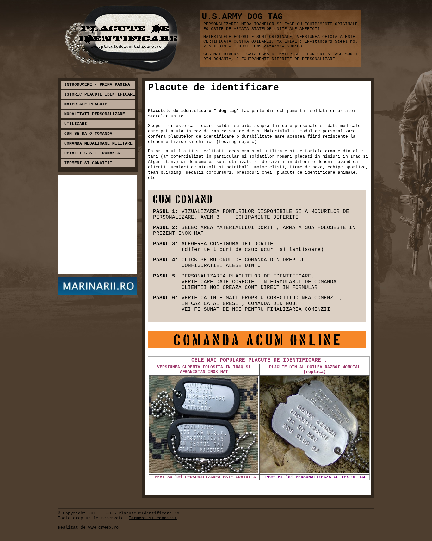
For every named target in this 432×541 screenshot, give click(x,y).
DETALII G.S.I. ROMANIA (92, 153)
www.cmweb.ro (103, 527)
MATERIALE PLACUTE (85, 104)
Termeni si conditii (153, 518)
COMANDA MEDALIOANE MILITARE (98, 143)
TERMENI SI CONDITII (88, 163)
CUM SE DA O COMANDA (88, 133)
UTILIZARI (75, 123)
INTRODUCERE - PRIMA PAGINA (97, 84)
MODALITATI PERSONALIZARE (94, 114)
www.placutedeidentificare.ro (126, 46)
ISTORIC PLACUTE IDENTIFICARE (99, 94)
